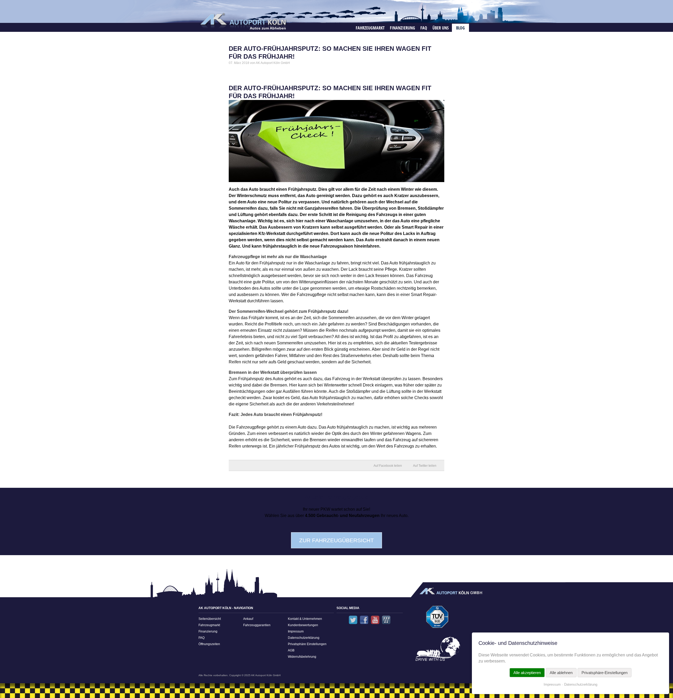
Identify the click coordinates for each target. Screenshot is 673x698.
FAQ (423, 28)
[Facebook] (364, 619)
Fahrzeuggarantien (257, 625)
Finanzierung (402, 28)
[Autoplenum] (386, 619)
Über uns (440, 28)
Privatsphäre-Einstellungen (605, 672)
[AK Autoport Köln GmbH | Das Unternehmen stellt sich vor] (437, 651)
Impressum (296, 631)
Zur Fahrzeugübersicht (336, 540)
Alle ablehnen (561, 672)
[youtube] (375, 619)
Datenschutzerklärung (303, 638)
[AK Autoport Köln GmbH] (242, 20)
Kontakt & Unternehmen (305, 619)
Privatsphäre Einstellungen (307, 644)
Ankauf (248, 619)
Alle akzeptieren (527, 672)
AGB (291, 650)
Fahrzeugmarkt (370, 28)
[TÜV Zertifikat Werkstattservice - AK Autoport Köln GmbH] (437, 618)
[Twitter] (353, 619)
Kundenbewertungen (303, 625)
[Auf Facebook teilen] (391, 465)
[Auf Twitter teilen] (427, 465)
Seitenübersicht (209, 619)
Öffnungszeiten (209, 644)
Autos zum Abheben (268, 28)
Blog (460, 28)
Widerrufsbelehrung (302, 657)
